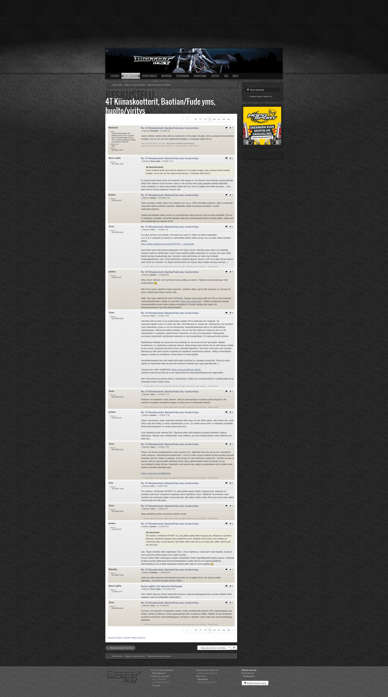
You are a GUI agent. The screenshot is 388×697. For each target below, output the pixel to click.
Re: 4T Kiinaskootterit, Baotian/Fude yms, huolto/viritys (170, 127)
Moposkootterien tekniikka (159, 656)
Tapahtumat (200, 76)
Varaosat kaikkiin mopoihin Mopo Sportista (126, 637)
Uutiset (215, 76)
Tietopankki (182, 76)
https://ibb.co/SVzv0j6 (191, 301)
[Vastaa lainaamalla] (226, 127)
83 (228, 119)
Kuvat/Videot (149, 76)
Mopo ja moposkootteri (135, 656)
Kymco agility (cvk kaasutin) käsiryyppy (161, 586)
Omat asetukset (256, 89)
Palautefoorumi (159, 673)
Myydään (167, 76)
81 (219, 119)
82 (224, 119)
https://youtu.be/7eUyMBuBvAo (156, 473)
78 (205, 119)
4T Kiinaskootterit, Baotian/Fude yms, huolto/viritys (160, 106)
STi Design (156, 685)
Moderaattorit (249, 676)
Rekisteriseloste (249, 670)
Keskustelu (131, 76)
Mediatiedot (203, 679)
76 (196, 119)
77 (200, 119)
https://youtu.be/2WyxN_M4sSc (186, 369)
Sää (226, 76)
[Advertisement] (194, 24)
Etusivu (115, 76)
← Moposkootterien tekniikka (120, 647)
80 (214, 119)
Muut (236, 76)
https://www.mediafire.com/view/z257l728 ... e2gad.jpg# (167, 243)
